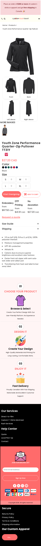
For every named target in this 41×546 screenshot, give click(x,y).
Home (5, 25)
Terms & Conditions (10, 521)
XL (20, 186)
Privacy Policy (8, 517)
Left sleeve (11, 119)
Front (11, 97)
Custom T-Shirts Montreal (12, 420)
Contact (4, 441)
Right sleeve (28, 119)
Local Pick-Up (7, 438)
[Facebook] (14, 485)
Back (29, 97)
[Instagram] (22, 485)
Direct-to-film (7, 416)
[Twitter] (18, 485)
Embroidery (7, 203)
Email (20, 465)
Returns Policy (8, 514)
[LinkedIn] (26, 485)
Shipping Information (11, 524)
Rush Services (7, 423)
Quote (4, 434)
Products (12, 25)
